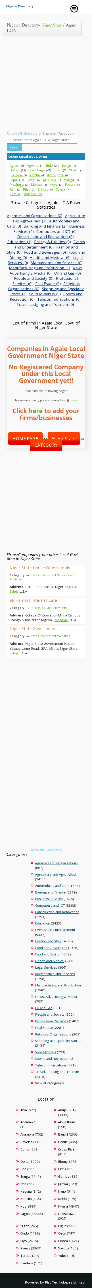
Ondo (24, 1233)
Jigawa (63, 1183)
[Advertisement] (46, 85)
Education (42, 923)
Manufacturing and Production (58, 985)
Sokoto (63, 1248)
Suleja (14, 591)
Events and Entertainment (55, 929)
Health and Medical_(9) (50, 257)
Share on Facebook (58, 133)
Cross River (67, 1149)
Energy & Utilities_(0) (52, 241)
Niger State (52, 25)
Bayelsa (26, 1142)
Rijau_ (29, 189)
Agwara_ (35, 165)
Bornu (24, 1149)
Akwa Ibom (66, 1122)
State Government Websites (50, 636)
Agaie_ (17, 165)
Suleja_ (63, 189)
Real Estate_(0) (48, 283)
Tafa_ (15, 194)
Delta (24, 1161)
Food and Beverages (51, 947)
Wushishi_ (33, 194)
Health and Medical (49, 961)
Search (14, 147)
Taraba (25, 1255)
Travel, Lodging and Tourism (57, 1071)
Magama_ (52, 179)
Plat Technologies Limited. (65, 1282)
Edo (23, 1169)
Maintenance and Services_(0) (56, 262)
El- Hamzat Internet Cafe (33, 600)
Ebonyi (63, 1161)
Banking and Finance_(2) (45, 226)
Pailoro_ (72, 184)
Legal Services (46, 967)
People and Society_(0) (33, 278)
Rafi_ (15, 189)
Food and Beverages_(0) (45, 252)
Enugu (25, 1176)
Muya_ (55, 184)
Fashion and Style (48, 941)
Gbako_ (76, 170)
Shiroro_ (45, 189)
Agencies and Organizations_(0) (34, 215)
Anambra (27, 1134)
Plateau (64, 1241)
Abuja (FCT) (67, 1110)
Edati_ (60, 170)
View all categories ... (51, 1083)
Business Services (49, 898)
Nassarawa (66, 1213)
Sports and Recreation (52, 1058)
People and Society (50, 1014)
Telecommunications (51, 1065)
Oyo (23, 1241)
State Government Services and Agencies (42, 577)
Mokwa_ (39, 184)
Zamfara (26, 1263)
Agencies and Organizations (56, 863)
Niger (24, 1226)
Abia (23, 1110)
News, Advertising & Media (56, 996)
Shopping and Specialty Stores (58, 1040)
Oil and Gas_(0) (67, 273)
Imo (23, 1183)
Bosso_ (18, 170)
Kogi (23, 1206)
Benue (63, 1142)
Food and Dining (47, 954)
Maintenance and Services (55, 974)
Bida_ (52, 165)
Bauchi (63, 1134)
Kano (62, 1191)
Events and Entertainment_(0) (49, 244)
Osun (62, 1233)
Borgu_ (69, 165)
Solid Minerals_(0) (45, 293)
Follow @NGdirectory (24, 133)
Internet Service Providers (48, 608)
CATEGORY (46, 445)
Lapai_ (17, 179)
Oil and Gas (43, 1008)
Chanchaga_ (39, 170)
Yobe (62, 1255)
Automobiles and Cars (52, 885)
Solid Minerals (45, 1052)
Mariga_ (71, 179)
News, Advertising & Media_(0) (46, 270)
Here (73, 400)
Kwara (63, 1206)
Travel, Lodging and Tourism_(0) (45, 304)
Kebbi (62, 1198)
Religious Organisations (53, 1034)
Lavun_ (33, 179)
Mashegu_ (19, 184)
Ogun (62, 1226)
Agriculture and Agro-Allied (55, 874)
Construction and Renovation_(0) (45, 236)
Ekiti (61, 1169)
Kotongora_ (57, 175)
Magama (61, 620)
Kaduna (26, 1191)
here (36, 411)
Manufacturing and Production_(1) (39, 267)
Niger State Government (33, 628)
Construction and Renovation (57, 912)
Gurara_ (19, 175)
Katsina (26, 1198)
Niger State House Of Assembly (40, 567)
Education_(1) (19, 241)
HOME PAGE (25, 438)
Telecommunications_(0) (59, 299)
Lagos (25, 1213)
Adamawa (27, 1122)
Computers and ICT (50, 905)
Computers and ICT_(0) (56, 231)
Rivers (25, 1248)
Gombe (63, 1176)
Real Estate (44, 1027)
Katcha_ (36, 175)
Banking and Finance (50, 892)
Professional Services (51, 1021)
